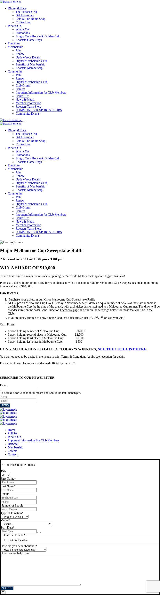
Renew (20, 54)
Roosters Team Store (28, 106)
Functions (14, 43)
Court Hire (22, 96)
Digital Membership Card (31, 61)
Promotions (23, 32)
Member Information (28, 103)
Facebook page (69, 310)
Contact (12, 454)
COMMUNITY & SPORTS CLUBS (39, 110)
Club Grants (23, 85)
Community (15, 71)
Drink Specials (25, 15)
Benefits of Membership (30, 64)
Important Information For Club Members (33, 440)
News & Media (25, 99)
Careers (20, 89)
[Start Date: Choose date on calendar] (39, 532)
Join (18, 50)
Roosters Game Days (29, 40)
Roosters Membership (29, 68)
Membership (15, 47)
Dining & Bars (17, 8)
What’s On (14, 25)
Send (5, 405)
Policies (12, 433)
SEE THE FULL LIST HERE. (122, 349)
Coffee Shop (23, 22)
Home (11, 429)
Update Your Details (28, 57)
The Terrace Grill (26, 11)
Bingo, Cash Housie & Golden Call (38, 36)
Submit (7, 588)
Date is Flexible (18, 540)
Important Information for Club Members (41, 92)
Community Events (27, 113)
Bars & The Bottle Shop (30, 18)
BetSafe (13, 444)
